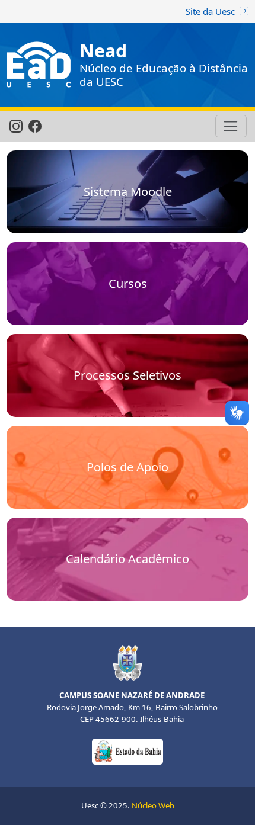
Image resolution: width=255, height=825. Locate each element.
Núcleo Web (153, 805)
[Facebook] (34, 127)
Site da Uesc (210, 11)
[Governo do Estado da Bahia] (127, 750)
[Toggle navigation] (231, 126)
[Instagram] (15, 127)
